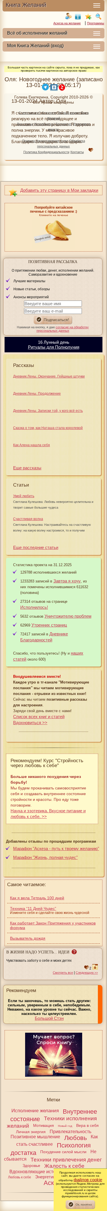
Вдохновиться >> (30, 722)
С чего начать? (30, 112)
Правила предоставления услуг (45, 141)
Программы (95, 23)
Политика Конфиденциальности (46, 152)
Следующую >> (87, 972)
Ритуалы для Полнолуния (53, 347)
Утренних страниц (49, 625)
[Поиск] (98, 16)
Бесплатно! (64, 124)
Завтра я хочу (67, 580)
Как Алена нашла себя (31, 445)
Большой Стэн (49, 1018)
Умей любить (23, 496)
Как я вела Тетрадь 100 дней (37, 898)
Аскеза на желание (67, 23)
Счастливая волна (28, 519)
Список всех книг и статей (38, 716)
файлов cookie (88, 1179)
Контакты (77, 152)
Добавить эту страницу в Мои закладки (59, 190)
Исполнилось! (44, 124)
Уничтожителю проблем (68, 616)
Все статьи (25, 124)
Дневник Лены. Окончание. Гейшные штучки (49, 376)
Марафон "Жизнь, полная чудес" (45, 857)
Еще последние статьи (35, 547)
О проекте (49, 112)
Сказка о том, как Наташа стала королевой (48, 428)
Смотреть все (63, 972)
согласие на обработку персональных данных (63, 328)
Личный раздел (69, 112)
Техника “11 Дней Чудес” (33, 908)
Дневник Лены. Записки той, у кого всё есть (48, 411)
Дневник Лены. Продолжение (37, 394)
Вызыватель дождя (27, 938)
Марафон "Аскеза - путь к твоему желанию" (56, 848)
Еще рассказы (27, 467)
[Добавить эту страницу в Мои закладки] (88, 16)
